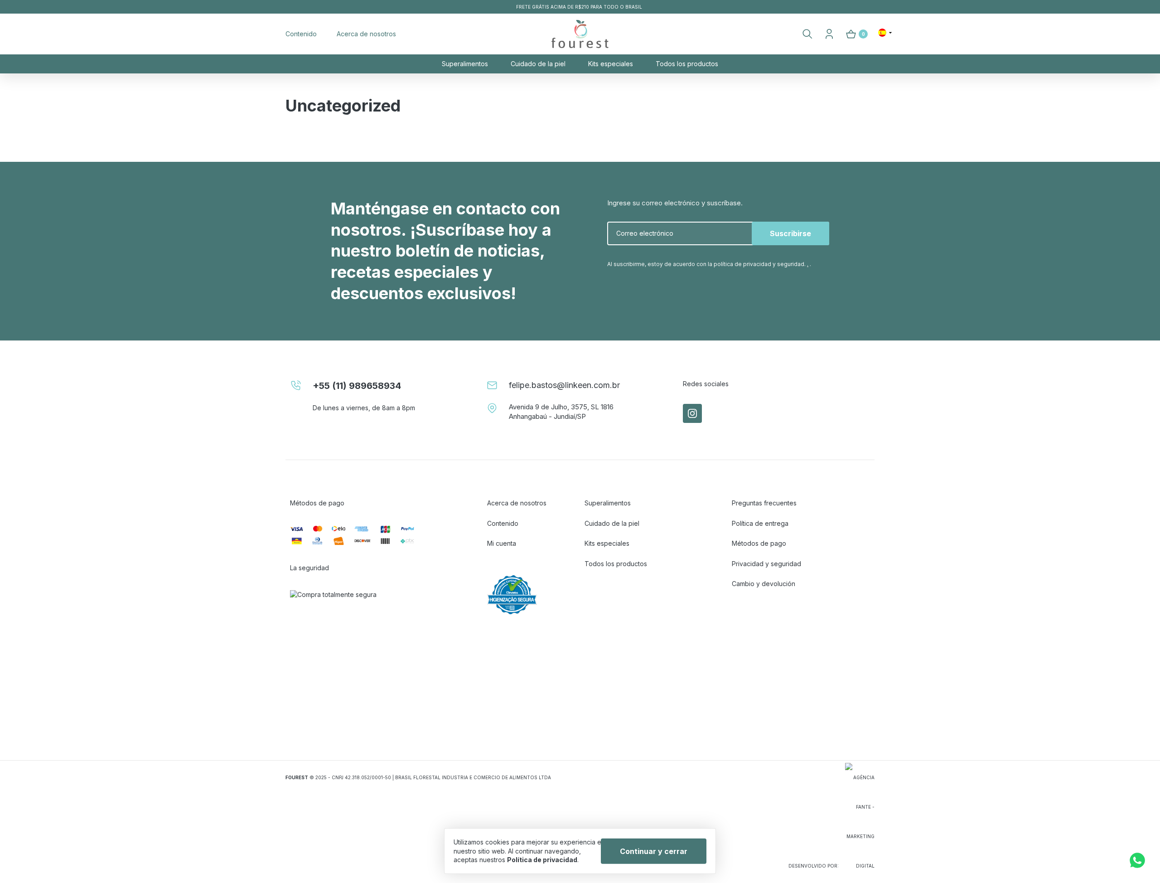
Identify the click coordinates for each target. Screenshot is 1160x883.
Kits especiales (610, 64)
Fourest (580, 34)
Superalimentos (465, 64)
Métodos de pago (759, 543)
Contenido (301, 34)
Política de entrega (760, 523)
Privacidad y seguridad (766, 564)
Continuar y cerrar (653, 850)
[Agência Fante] (860, 821)
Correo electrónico (644, 233)
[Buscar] (807, 34)
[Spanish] (885, 33)
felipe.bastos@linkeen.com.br (564, 385)
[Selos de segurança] (359, 652)
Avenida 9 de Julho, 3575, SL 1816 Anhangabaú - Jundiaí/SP (561, 412)
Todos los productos (687, 64)
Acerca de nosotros (366, 34)
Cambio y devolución (763, 583)
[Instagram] (692, 413)
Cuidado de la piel (538, 64)
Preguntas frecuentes (764, 503)
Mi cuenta (501, 543)
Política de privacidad (542, 860)
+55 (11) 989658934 (357, 385)
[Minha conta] (829, 34)
